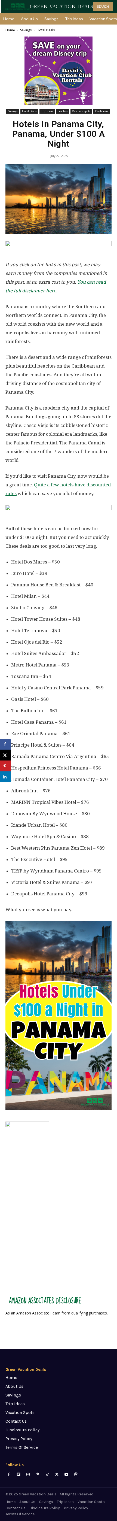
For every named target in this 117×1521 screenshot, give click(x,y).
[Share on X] (5, 755)
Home (10, 30)
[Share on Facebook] (5, 744)
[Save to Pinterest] (5, 765)
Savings (26, 30)
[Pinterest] (37, 1474)
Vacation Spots (81, 111)
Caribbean (101, 111)
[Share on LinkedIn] (5, 776)
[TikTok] (47, 1474)
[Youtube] (66, 1474)
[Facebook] (8, 1474)
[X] (56, 1474)
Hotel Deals (46, 30)
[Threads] (75, 1474)
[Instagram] (27, 1474)
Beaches (62, 111)
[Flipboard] (18, 1474)
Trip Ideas (47, 111)
